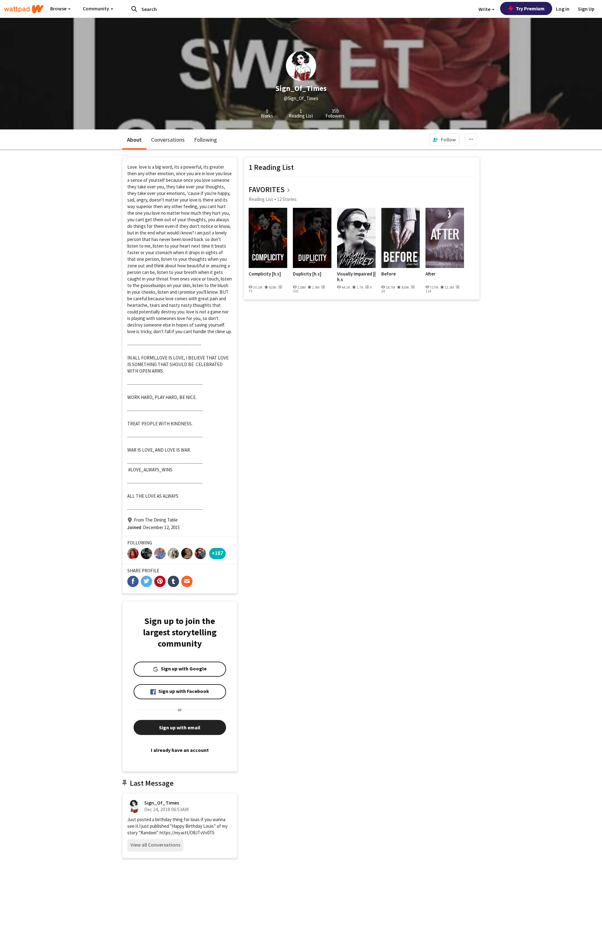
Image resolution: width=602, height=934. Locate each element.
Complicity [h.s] (265, 274)
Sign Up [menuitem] (586, 9)
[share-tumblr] (173, 581)
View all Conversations (155, 845)
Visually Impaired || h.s (356, 276)
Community (96, 8)
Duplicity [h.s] (307, 274)
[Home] (24, 9)
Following (205, 139)
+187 (217, 553)
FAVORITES (267, 189)
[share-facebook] (133, 581)
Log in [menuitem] (562, 9)
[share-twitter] (146, 581)
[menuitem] (444, 139)
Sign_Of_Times (161, 802)
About (134, 139)
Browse (58, 8)
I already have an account (180, 750)
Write (484, 9)
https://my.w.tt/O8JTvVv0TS (187, 833)
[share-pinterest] (160, 581)
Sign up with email (179, 727)
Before (388, 274)
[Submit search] (134, 9)
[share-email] (187, 581)
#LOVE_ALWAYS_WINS (150, 470)
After (430, 274)
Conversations (168, 139)
